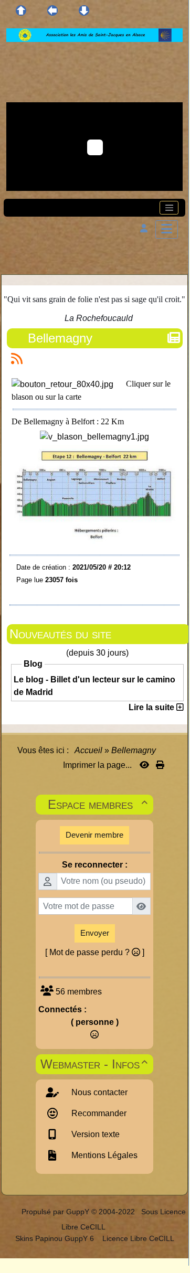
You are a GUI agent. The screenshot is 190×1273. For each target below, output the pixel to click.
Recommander (97, 1113)
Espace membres (98, 804)
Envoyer (94, 932)
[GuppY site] (12, 1211)
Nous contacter (98, 1092)
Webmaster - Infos (93, 1064)
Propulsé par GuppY (56, 1211)
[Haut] (21, 10)
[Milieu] (52, 10)
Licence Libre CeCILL (137, 1238)
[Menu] (166, 229)
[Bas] (84, 10)
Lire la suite (152, 707)
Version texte (94, 1134)
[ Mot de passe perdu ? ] (94, 952)
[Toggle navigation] (169, 208)
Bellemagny (60, 338)
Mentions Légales (103, 1155)
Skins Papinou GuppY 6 (56, 1238)
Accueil (88, 750)
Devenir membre (94, 834)
